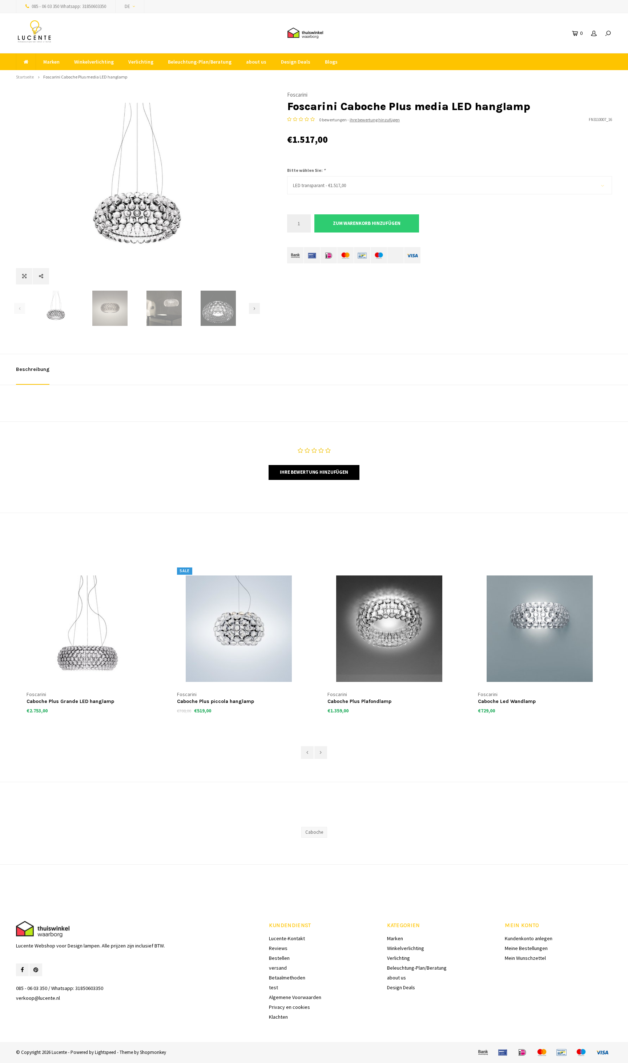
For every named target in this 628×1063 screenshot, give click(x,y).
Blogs (331, 61)
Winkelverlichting (94, 61)
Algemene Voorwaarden (295, 997)
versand (278, 968)
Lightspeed (105, 1052)
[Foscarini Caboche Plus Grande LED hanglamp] (88, 628)
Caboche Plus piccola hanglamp (215, 701)
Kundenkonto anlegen (528, 938)
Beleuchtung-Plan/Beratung (200, 61)
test (273, 987)
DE (127, 6)
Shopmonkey (153, 1052)
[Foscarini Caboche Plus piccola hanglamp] (239, 628)
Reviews (278, 948)
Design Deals (295, 61)
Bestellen (279, 958)
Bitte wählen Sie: (306, 170)
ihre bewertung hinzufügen (375, 119)
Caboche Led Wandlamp (507, 701)
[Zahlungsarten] (295, 255)
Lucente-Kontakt (287, 938)
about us (256, 61)
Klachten (278, 1017)
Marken (51, 61)
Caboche (314, 832)
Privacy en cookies (289, 1007)
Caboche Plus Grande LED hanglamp (70, 701)
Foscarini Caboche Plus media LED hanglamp (85, 77)
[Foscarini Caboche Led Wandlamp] (539, 628)
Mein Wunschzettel (525, 958)
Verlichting (140, 61)
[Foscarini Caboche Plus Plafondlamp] (389, 628)
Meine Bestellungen (526, 948)
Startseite (25, 77)
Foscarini (297, 94)
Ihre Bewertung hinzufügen (314, 472)
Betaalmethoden (287, 977)
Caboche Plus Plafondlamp (359, 701)
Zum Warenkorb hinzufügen (366, 223)
